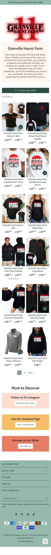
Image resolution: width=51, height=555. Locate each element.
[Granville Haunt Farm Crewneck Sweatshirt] (13, 298)
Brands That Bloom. (26, 538)
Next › (31, 372)
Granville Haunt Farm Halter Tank (37, 226)
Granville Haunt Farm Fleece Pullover (13, 359)
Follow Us (25, 446)
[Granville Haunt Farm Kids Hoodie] (37, 341)
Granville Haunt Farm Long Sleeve (37, 269)
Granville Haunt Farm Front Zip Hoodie (37, 316)
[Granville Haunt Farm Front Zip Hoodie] (37, 298)
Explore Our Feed (25, 403)
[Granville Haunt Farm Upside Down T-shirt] (13, 162)
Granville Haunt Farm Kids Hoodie (37, 359)
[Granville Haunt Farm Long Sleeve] (37, 251)
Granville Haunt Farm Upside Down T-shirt (13, 180)
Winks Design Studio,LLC (19, 535)
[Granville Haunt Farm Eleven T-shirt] (13, 116)
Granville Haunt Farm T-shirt (13, 226)
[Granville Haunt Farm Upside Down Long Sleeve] (37, 162)
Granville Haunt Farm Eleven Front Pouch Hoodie (37, 136)
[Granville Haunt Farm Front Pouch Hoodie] (13, 251)
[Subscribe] (47, 498)
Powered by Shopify (25, 541)
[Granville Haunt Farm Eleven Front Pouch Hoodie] (37, 116)
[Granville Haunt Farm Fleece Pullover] (13, 341)
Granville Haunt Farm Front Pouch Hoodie (13, 269)
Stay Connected (25, 425)
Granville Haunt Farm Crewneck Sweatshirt (13, 316)
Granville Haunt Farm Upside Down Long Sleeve (37, 182)
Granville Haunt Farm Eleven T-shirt (13, 134)
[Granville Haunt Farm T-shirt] (13, 208)
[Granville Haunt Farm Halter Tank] (37, 208)
